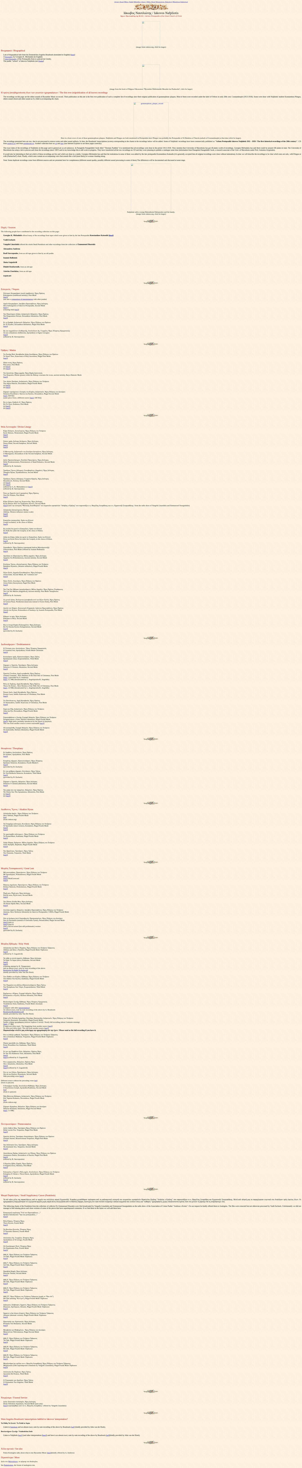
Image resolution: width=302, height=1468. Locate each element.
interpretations (24, 1008)
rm (5, 817)
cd (56, 143)
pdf (73, 1427)
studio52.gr (11, 143)
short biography (11, 59)
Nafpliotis (13, 1427)
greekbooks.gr (28, 143)
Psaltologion (8, 1465)
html (72, 55)
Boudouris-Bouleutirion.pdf (13, 1012)
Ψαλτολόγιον (13, 1461)
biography (9, 57)
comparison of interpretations (22, 299)
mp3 (5, 297)
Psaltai (40, 61)
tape (62, 143)
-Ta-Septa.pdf (23, 970)
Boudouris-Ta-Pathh (10, 970)
